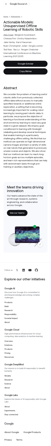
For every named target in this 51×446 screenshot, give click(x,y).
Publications (15, 17)
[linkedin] (23, 270)
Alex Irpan (8, 35)
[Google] (9, 424)
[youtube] (30, 270)
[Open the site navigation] (5, 4)
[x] (17, 270)
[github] (36, 270)
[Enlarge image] (40, 244)
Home (5, 17)
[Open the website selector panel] (29, 4)
